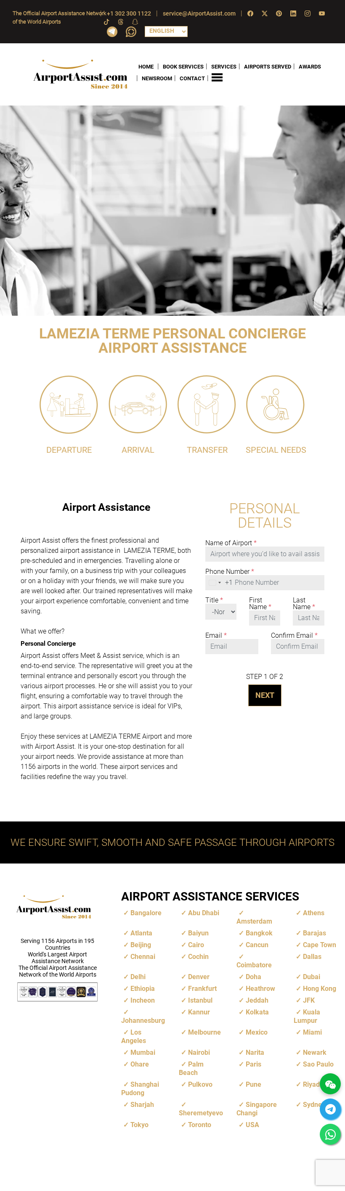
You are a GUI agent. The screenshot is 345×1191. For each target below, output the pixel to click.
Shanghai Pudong (140, 1088)
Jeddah (257, 1000)
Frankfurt (202, 989)
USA (252, 1125)
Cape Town (319, 945)
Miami (312, 1032)
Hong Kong (319, 989)
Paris (253, 1064)
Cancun (257, 945)
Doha (253, 977)
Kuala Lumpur (307, 1016)
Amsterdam (254, 921)
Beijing (140, 945)
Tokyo (139, 1125)
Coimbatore (254, 965)
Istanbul (200, 1000)
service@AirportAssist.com (199, 13)
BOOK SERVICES (183, 66)
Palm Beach (191, 1068)
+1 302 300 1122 (129, 13)
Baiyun (198, 933)
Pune (253, 1084)
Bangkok (259, 933)
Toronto (199, 1125)
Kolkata (257, 1012)
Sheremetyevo (201, 1113)
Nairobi (199, 1052)
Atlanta (141, 933)
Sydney (314, 1105)
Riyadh (313, 1084)
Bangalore (146, 913)
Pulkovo (200, 1084)
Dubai (311, 977)
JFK (309, 1000)
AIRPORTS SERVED (267, 66)
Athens (313, 913)
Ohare (139, 1064)
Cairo (196, 945)
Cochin (198, 957)
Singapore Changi (256, 1109)
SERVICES (223, 66)
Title (214, 600)
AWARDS (310, 66)
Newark (314, 1052)
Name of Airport (231, 543)
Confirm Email (294, 635)
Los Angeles (133, 1036)
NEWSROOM (157, 78)
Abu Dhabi (203, 913)
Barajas (314, 933)
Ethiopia (142, 989)
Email (216, 635)
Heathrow (260, 989)
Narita (255, 1052)
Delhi (138, 977)
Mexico (257, 1032)
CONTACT (192, 78)
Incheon (142, 1000)
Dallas (312, 957)
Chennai (142, 957)
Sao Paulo (318, 1064)
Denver (199, 977)
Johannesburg (143, 1021)
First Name (260, 603)
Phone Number (229, 571)
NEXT (264, 695)
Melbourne (204, 1032)
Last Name (304, 603)
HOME (146, 66)
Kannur (199, 1012)
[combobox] (219, 583)
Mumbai (142, 1052)
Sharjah (142, 1105)
